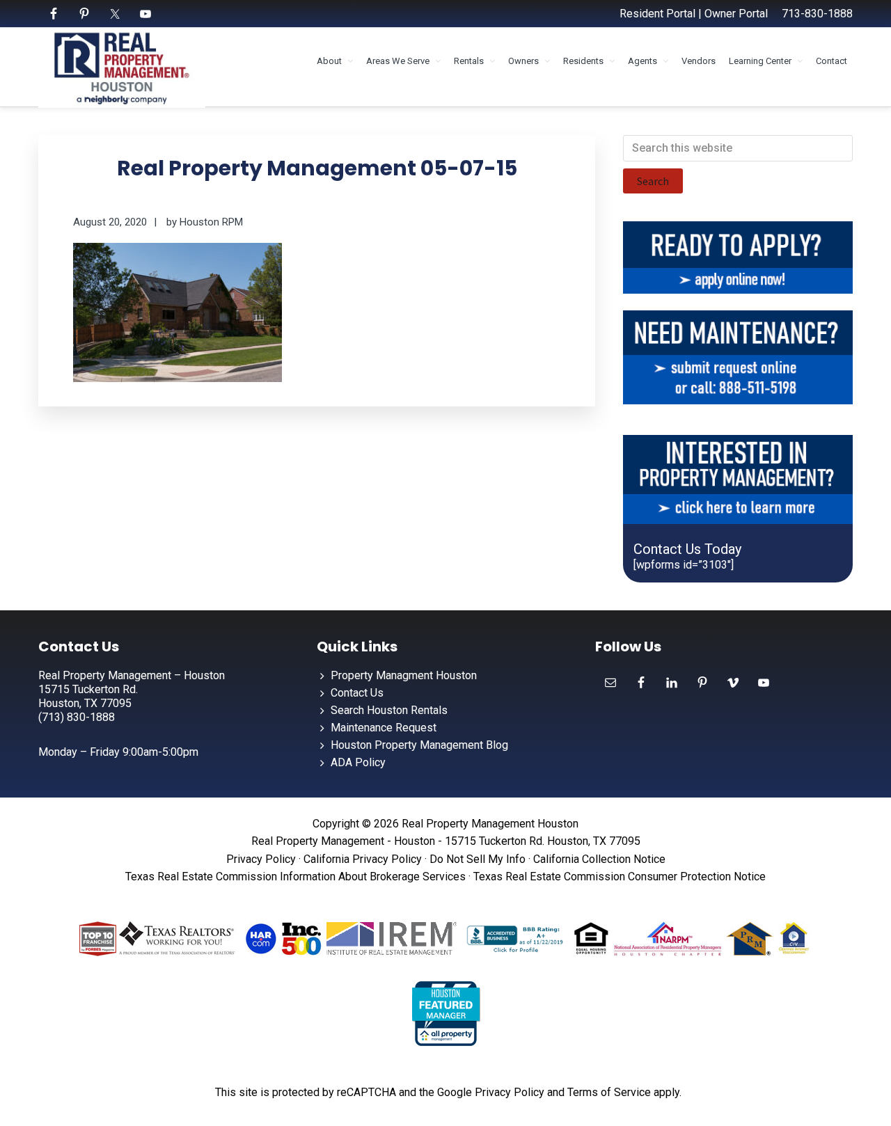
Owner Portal (736, 13)
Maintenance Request (383, 727)
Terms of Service (609, 1092)
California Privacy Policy (362, 859)
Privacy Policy (261, 859)
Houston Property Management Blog (419, 745)
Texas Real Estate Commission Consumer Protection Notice (619, 876)
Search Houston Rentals (389, 710)
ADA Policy (358, 762)
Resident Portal (657, 13)
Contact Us (357, 692)
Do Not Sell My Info (477, 859)
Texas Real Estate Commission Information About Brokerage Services (295, 876)
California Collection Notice (599, 859)
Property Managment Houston (404, 675)
